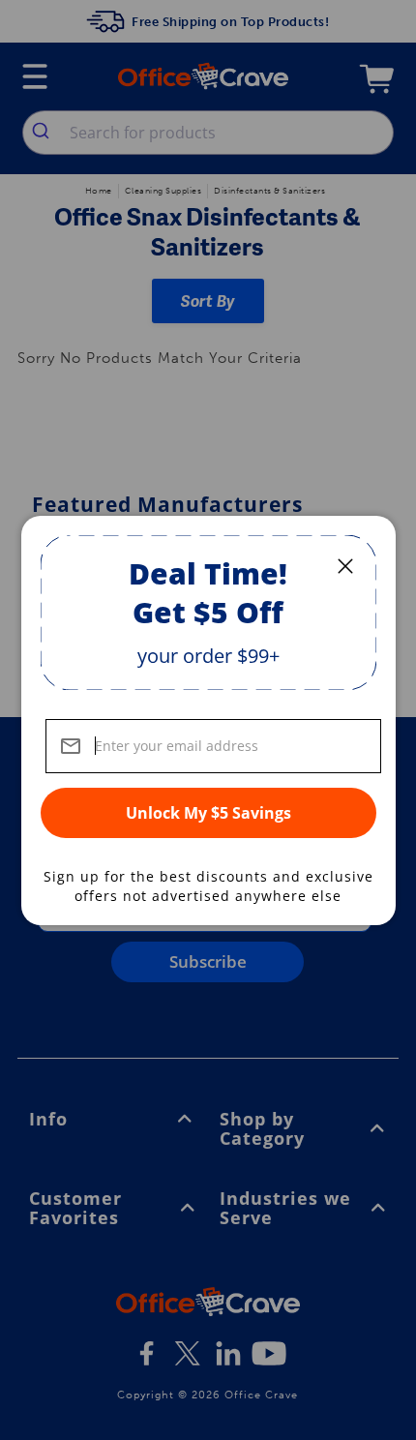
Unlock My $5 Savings (208, 813)
